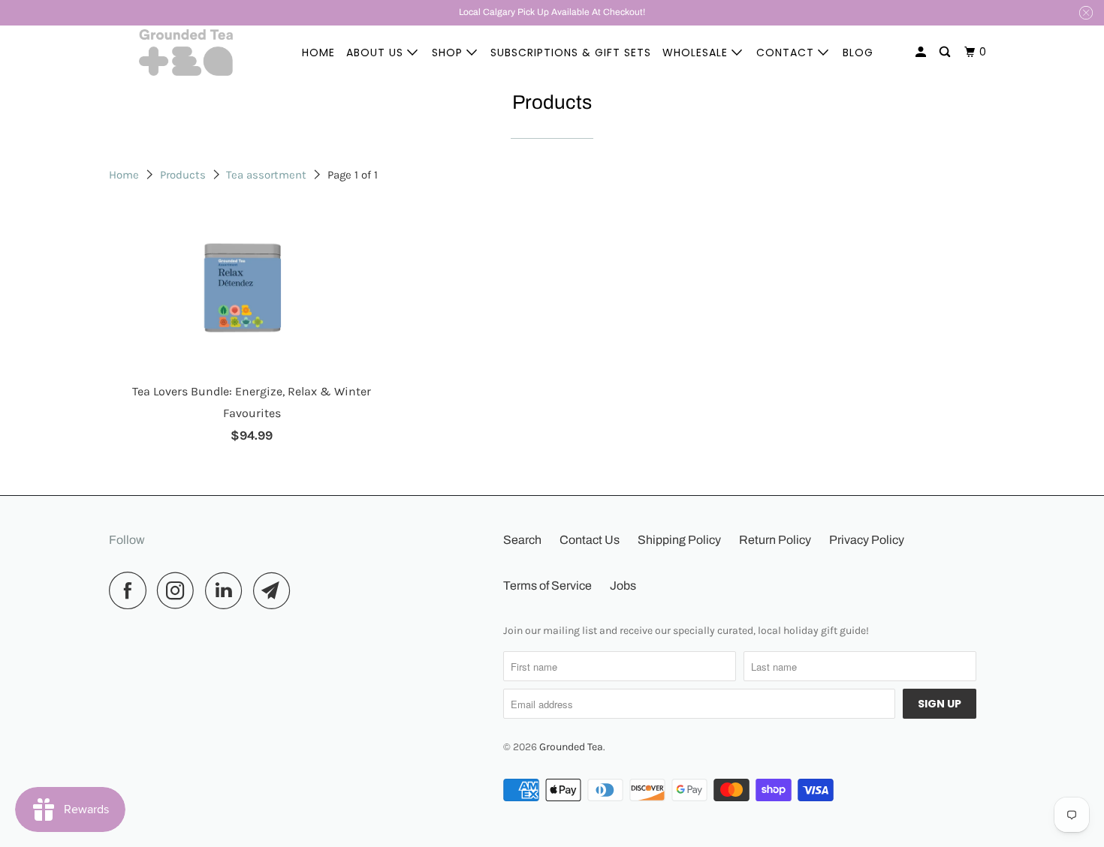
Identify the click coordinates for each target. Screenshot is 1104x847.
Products (183, 175)
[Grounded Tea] (186, 53)
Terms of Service (547, 585)
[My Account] (922, 52)
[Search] (946, 52)
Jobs (623, 585)
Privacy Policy (866, 539)
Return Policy (775, 539)
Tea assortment (266, 175)
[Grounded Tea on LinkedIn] (227, 590)
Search (522, 539)
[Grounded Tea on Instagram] (179, 590)
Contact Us (590, 539)
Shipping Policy (679, 539)
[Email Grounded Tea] (275, 590)
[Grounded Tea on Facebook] (131, 590)
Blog (858, 52)
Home (318, 52)
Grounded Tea (571, 746)
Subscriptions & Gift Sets (570, 52)
